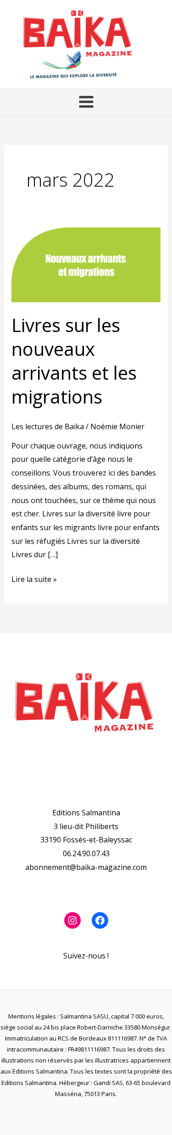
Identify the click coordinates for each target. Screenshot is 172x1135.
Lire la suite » (34, 578)
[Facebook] (100, 920)
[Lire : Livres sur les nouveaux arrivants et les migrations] (86, 264)
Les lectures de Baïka (47, 426)
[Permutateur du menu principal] (85, 101)
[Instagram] (72, 920)
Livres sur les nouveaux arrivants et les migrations (74, 360)
